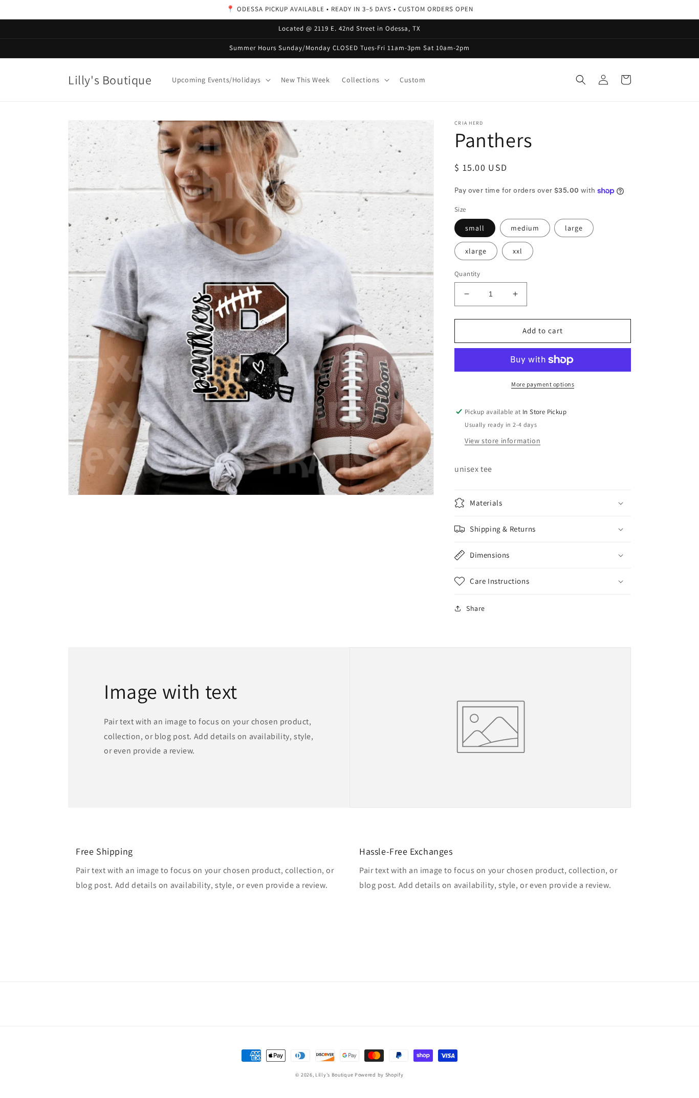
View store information (502, 440)
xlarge (476, 251)
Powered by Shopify (379, 1074)
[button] (220, 79)
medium (525, 228)
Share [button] (475, 608)
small (475, 228)
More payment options (542, 384)
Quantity (467, 273)
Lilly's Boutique (334, 1074)
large (574, 228)
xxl (517, 251)
